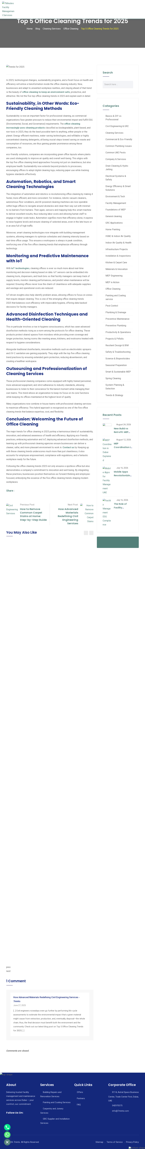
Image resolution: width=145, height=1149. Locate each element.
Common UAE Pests (115, 152)
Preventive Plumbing (115, 325)
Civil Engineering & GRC (117, 126)
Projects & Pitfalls (114, 338)
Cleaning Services (114, 132)
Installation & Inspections (118, 255)
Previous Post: (27, 504)
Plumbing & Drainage (115, 312)
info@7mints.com (120, 1111)
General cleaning (113, 216)
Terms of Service (115, 1142)
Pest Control (111, 305)
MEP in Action (112, 282)
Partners (81, 1098)
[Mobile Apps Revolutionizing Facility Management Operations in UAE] (107, 480)
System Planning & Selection (114, 387)
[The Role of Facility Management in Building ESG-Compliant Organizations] (107, 513)
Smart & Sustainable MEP (118, 371)
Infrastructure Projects (116, 249)
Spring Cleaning (113, 378)
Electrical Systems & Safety (115, 178)
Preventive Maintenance (117, 319)
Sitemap (99, 1142)
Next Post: (73, 504)
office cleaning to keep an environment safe (46, 92)
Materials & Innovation (116, 269)
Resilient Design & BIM (117, 345)
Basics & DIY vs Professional (113, 118)
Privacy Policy (132, 1142)
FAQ (79, 1104)
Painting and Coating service (115, 297)
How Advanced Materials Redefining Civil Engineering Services (68, 516)
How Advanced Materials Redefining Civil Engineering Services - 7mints (46, 999)
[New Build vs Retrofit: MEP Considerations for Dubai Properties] (107, 427)
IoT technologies (20, 268)
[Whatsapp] (7, 1135)
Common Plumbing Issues (118, 146)
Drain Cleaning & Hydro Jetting (116, 168)
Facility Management (115, 203)
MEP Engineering (113, 275)
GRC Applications (114, 222)
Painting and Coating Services (57, 1102)
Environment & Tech (115, 196)
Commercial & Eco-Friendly (118, 139)
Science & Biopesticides (117, 358)
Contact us (68, 447)
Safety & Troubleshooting (118, 352)
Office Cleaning (112, 288)
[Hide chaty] (7, 1142)
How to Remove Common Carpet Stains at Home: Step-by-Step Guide (33, 514)
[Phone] (7, 1127)
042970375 (117, 1105)
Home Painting (112, 229)
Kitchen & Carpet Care (116, 262)
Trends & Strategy (114, 395)
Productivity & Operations (118, 332)
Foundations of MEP (115, 209)
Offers (80, 1092)
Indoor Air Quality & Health (118, 242)
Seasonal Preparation (116, 365)
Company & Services (115, 159)
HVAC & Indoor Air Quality (118, 236)
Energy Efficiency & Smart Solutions (118, 188)
